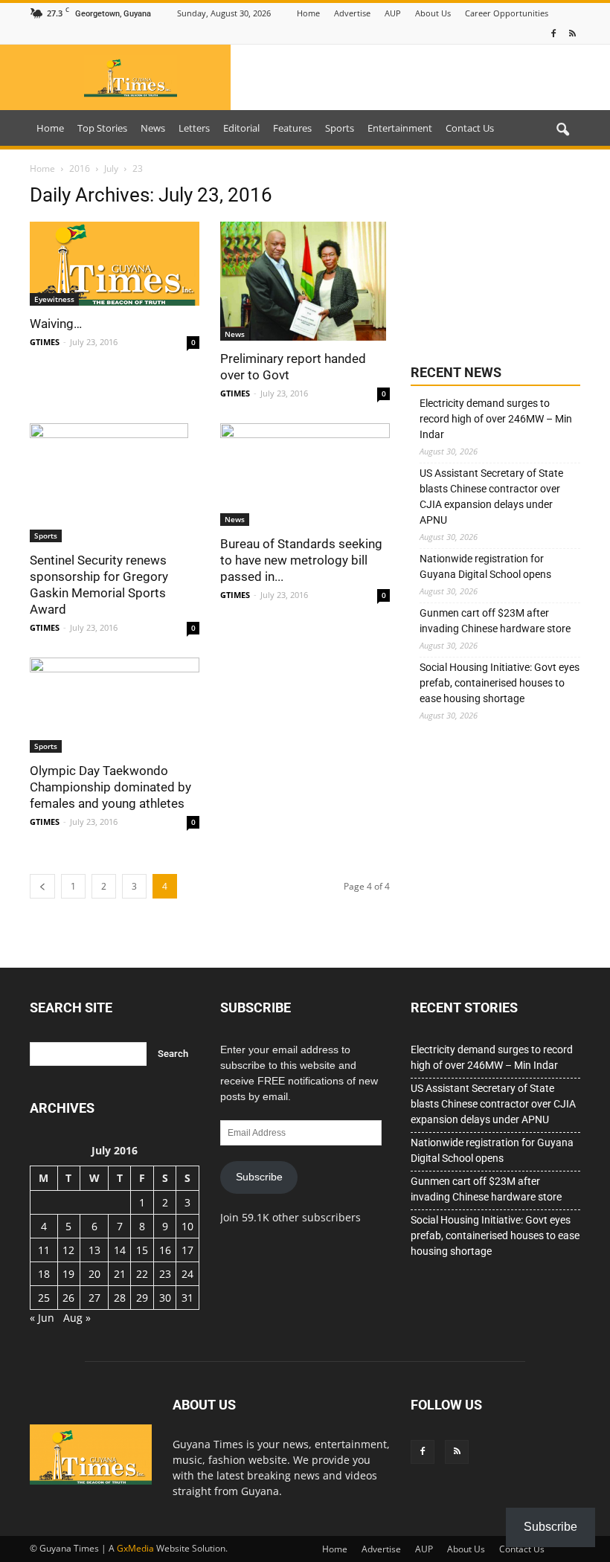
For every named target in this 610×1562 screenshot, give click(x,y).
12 (68, 1250)
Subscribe (259, 1177)
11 (44, 1250)
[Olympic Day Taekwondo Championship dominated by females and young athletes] (114, 705)
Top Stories (102, 128)
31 (187, 1298)
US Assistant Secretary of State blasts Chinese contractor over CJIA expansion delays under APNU (491, 496)
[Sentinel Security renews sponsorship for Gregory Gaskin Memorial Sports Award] (114, 482)
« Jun (42, 1318)
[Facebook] (553, 34)
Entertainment (399, 128)
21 (120, 1274)
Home (308, 13)
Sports (339, 128)
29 (142, 1298)
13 (94, 1250)
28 (120, 1298)
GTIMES (45, 341)
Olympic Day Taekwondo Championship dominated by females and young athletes (110, 787)
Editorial (241, 128)
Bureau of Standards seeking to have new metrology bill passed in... (301, 560)
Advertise (352, 13)
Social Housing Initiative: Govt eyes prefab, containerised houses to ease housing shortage (500, 682)
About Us (433, 13)
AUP (393, 13)
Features (292, 128)
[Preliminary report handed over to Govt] (305, 281)
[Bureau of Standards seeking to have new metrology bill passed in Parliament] (305, 474)
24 (187, 1274)
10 (187, 1226)
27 (94, 1298)
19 (68, 1274)
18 (44, 1274)
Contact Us (470, 128)
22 (142, 1274)
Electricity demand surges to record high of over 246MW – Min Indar (496, 418)
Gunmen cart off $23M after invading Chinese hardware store (495, 620)
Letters (194, 128)
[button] (562, 130)
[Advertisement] (495, 258)
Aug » (77, 1318)
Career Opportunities (506, 13)
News (153, 128)
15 (142, 1250)
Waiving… (56, 323)
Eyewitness (54, 299)
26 (68, 1298)
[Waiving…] (114, 264)
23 (165, 1274)
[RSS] (572, 34)
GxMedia (135, 1548)
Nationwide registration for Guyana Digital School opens (485, 566)
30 (165, 1298)
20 (94, 1274)
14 (120, 1250)
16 (165, 1250)
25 (44, 1298)
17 (187, 1250)
